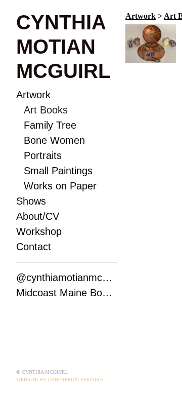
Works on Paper (60, 185)
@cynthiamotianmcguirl (66, 277)
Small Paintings (58, 170)
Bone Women (54, 140)
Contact (33, 246)
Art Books (46, 109)
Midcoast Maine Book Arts (66, 292)
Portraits (43, 155)
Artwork (33, 94)
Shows (31, 201)
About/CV (37, 216)
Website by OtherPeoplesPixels (60, 379)
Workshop (39, 231)
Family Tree (50, 125)
